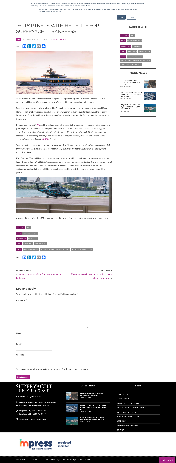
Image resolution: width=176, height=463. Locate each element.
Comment (21, 300)
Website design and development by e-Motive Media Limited (70, 459)
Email (19, 344)
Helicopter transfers (30, 233)
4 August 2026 (86, 397)
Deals (28, 227)
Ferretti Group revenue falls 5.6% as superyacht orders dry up (131, 95)
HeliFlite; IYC (32, 238)
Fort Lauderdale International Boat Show (55, 249)
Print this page (60, 39)
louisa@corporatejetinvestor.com (32, 419)
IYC (38, 125)
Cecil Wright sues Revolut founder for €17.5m (130, 82)
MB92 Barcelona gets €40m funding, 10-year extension (130, 107)
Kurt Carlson (27, 243)
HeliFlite (45, 139)
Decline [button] (131, 17)
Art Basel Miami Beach (31, 249)
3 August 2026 (86, 411)
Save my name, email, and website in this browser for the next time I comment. (52, 369)
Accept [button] (121, 17)
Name (19, 333)
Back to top (167, 460)
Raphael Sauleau (40, 243)
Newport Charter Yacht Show (82, 249)
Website (20, 355)
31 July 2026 (86, 422)
